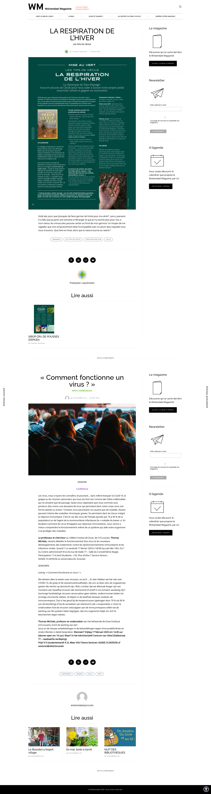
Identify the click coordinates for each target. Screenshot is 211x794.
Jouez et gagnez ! (96, 16)
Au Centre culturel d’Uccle (129, 16)
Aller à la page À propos (163, 63)
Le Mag (71, 16)
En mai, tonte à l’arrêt (79, 749)
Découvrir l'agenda (161, 186)
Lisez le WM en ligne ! (45, 16)
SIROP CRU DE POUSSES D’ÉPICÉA (43, 338)
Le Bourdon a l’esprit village (40, 751)
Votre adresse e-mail (158, 105)
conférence (66, 674)
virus (99, 674)
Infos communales (82, 390)
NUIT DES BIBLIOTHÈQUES (114, 751)
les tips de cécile (73, 239)
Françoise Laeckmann (79, 51)
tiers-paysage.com (93, 239)
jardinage (56, 239)
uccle (108, 239)
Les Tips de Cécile (82, 44)
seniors (79, 674)
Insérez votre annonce (165, 16)
